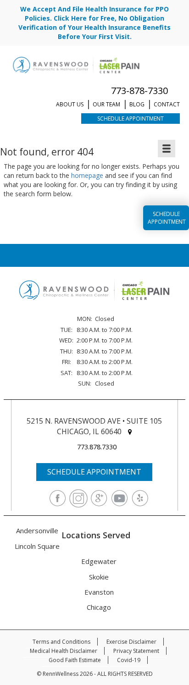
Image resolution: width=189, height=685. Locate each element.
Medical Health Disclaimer (63, 651)
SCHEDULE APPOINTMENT (94, 472)
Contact (167, 104)
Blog (137, 104)
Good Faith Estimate (75, 660)
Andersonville (37, 530)
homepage (87, 175)
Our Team (106, 104)
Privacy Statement (136, 651)
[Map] (130, 431)
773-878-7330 (139, 90)
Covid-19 (128, 660)
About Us (69, 104)
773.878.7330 (97, 446)
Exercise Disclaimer (131, 642)
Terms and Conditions (61, 642)
